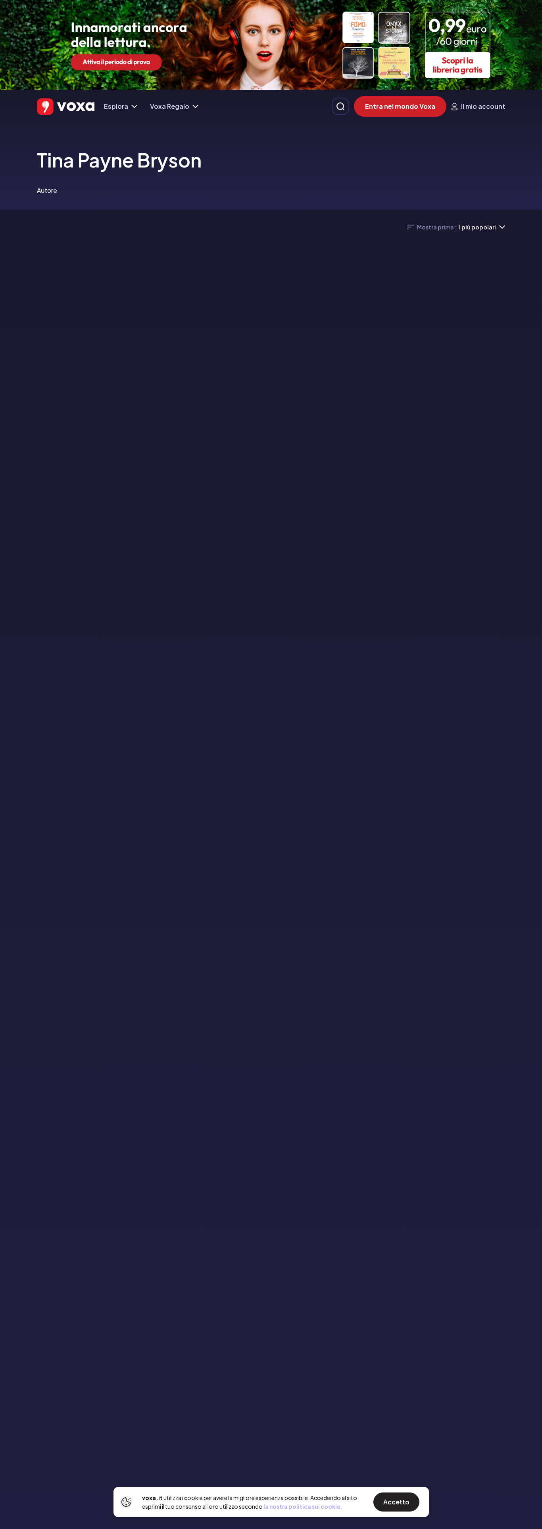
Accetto (396, 1502)
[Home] (65, 106)
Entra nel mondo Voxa (400, 106)
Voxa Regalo (169, 106)
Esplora (116, 106)
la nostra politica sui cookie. (302, 1506)
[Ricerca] (340, 106)
